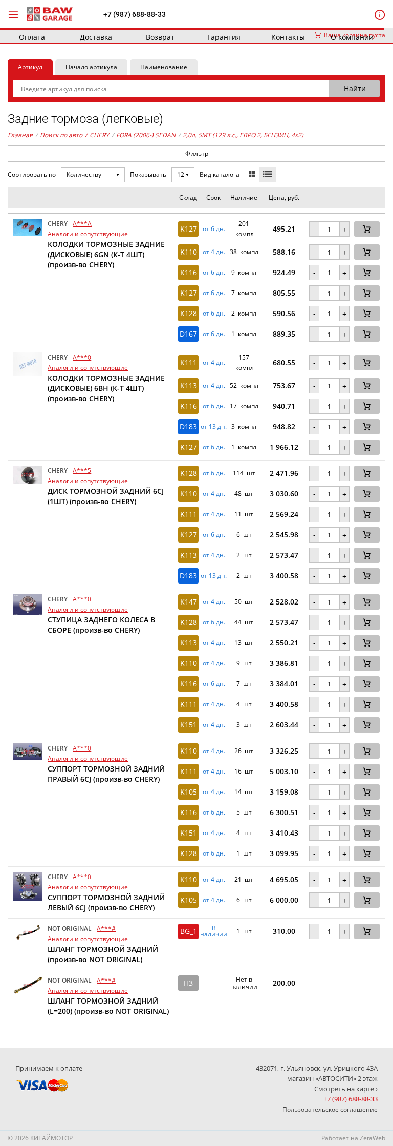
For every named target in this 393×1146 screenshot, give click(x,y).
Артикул (30, 66)
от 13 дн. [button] (214, 427)
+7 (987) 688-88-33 (134, 14)
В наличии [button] (213, 931)
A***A (82, 223)
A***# (106, 928)
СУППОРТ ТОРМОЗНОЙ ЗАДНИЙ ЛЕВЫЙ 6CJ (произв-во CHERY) (106, 902)
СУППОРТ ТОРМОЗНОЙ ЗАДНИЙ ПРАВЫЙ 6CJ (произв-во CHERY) (106, 774)
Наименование (163, 66)
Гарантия (224, 37)
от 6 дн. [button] (214, 229)
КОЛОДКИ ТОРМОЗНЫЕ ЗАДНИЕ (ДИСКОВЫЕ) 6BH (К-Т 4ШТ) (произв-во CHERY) (106, 388)
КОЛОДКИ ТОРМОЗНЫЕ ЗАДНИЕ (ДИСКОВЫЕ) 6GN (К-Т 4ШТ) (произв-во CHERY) (106, 254)
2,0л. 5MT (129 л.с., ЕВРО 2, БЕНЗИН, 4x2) (243, 135)
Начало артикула (91, 66)
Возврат (160, 37)
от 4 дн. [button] (214, 252)
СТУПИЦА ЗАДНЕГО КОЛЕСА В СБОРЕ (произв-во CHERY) (101, 625)
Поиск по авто (61, 135)
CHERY (97, 135)
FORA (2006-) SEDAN (146, 135)
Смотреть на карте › (346, 1088)
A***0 (82, 357)
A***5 (82, 470)
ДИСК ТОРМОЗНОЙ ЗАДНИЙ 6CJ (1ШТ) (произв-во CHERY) (106, 496)
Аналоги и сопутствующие (88, 234)
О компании (352, 37)
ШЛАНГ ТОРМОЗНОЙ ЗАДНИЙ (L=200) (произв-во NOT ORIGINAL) (108, 1006)
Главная (20, 135)
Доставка (96, 37)
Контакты (288, 37)
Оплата (32, 37)
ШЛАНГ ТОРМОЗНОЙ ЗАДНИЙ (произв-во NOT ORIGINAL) (103, 954)
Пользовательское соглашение (330, 1109)
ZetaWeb (372, 1138)
